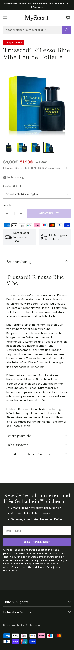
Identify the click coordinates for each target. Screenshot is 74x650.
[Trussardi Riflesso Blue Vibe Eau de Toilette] (37, 102)
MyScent (35, 625)
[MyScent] (37, 18)
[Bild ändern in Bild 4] (48, 147)
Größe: (12, 186)
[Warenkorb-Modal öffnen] (68, 18)
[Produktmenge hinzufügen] (21, 213)
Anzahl (7, 205)
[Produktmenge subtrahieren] (6, 213)
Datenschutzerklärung (51, 560)
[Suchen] (66, 30)
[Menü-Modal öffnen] (5, 18)
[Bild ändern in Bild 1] (8, 147)
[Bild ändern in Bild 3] (35, 147)
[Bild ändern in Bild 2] (22, 147)
